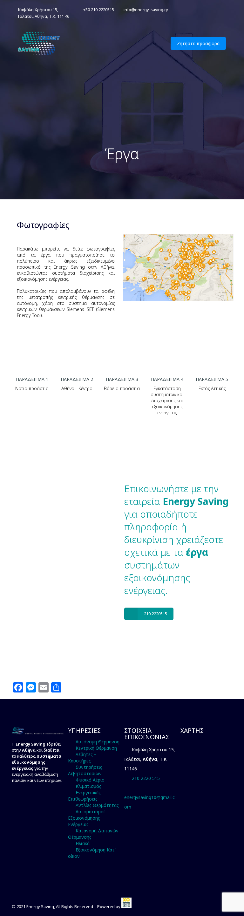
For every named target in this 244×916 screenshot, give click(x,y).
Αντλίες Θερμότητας (97, 805)
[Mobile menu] (152, 43)
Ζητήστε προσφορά (198, 43)
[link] (126, 906)
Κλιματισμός (88, 786)
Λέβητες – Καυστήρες (82, 757)
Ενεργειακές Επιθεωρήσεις (84, 795)
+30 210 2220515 (98, 9)
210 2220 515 (146, 778)
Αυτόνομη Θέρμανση (97, 742)
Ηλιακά (83, 843)
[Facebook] (214, 9)
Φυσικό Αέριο (90, 780)
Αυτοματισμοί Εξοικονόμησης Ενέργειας (86, 818)
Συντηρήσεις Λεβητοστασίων (85, 770)
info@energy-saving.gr (146, 9)
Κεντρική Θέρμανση (96, 748)
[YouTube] (222, 9)
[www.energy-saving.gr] (40, 43)
